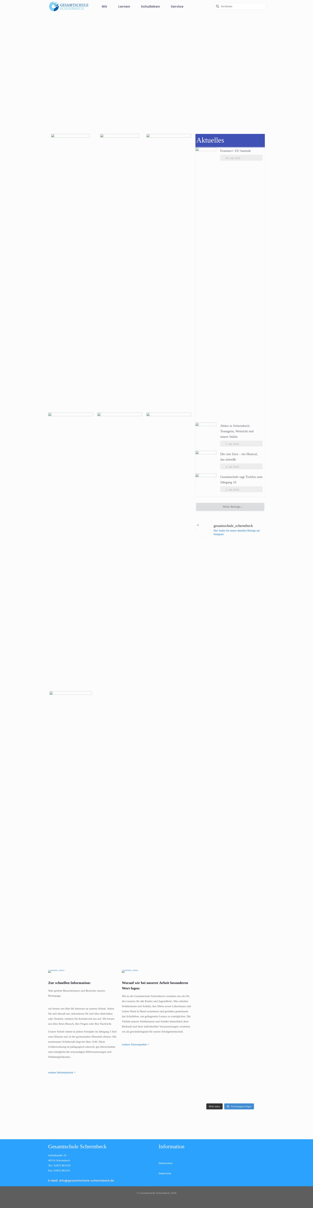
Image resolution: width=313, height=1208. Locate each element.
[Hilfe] (198, 6)
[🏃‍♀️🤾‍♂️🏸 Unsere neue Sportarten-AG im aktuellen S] (230, 668)
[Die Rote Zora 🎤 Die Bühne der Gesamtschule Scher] (206, 622)
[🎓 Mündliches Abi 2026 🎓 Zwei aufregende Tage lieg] (206, 948)
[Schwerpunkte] (156, 971)
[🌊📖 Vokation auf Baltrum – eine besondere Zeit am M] (254, 925)
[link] (70, 269)
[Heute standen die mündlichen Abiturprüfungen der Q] (230, 872)
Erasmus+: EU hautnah (235, 151)
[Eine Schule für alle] (83, 971)
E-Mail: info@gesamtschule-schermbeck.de (81, 1180)
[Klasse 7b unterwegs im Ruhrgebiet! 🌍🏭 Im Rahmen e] (254, 635)
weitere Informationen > (61, 1072)
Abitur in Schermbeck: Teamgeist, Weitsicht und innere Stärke (237, 431)
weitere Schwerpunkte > (135, 1044)
